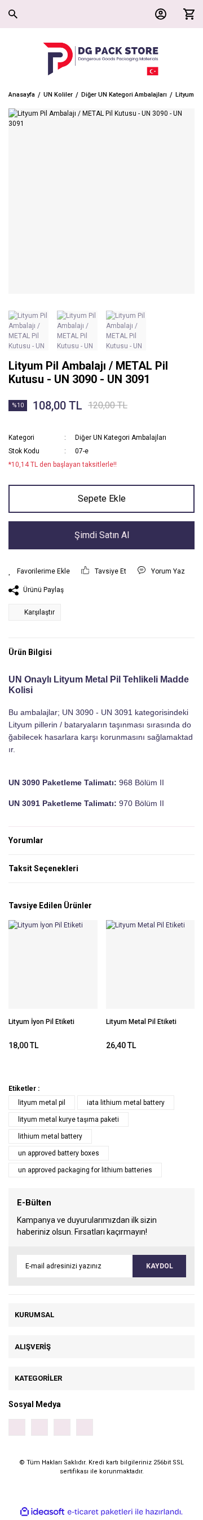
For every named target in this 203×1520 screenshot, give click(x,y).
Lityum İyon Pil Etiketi (41, 1022)
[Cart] (186, 14)
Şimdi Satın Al (101, 535)
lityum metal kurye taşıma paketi (68, 1119)
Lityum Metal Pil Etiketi (141, 1022)
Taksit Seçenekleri (43, 868)
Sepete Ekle (102, 498)
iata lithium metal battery (126, 1103)
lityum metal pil (41, 1103)
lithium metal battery (50, 1136)
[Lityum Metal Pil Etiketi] (150, 964)
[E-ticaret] (100, 1512)
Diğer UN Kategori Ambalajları (120, 438)
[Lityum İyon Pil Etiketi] (53, 964)
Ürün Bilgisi (30, 652)
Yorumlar (25, 840)
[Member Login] (157, 14)
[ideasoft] (42, 1512)
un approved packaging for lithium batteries (85, 1170)
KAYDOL (159, 1266)
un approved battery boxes (58, 1153)
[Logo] (101, 59)
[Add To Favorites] (39, 571)
